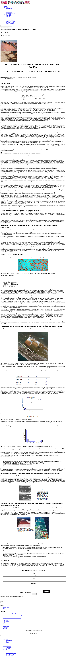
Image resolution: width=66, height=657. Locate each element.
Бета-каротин (9, 15)
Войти (2, 605)
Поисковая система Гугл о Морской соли (12, 613)
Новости (5, 19)
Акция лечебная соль (10, 13)
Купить (7, 10)
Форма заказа (9, 12)
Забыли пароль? (6, 607)
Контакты (5, 17)
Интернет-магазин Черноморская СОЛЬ (12, 618)
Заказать (34, 593)
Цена (7, 9)
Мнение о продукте (10, 23)
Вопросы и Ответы (10, 22)
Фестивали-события (10, 20)
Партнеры (8, 16)
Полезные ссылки (7, 14)
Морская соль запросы (11, 21)
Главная (5, 6)
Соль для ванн (9, 8)
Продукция (5, 7)
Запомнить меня (4, 604)
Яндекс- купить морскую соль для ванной (12, 615)
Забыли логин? (6, 608)
